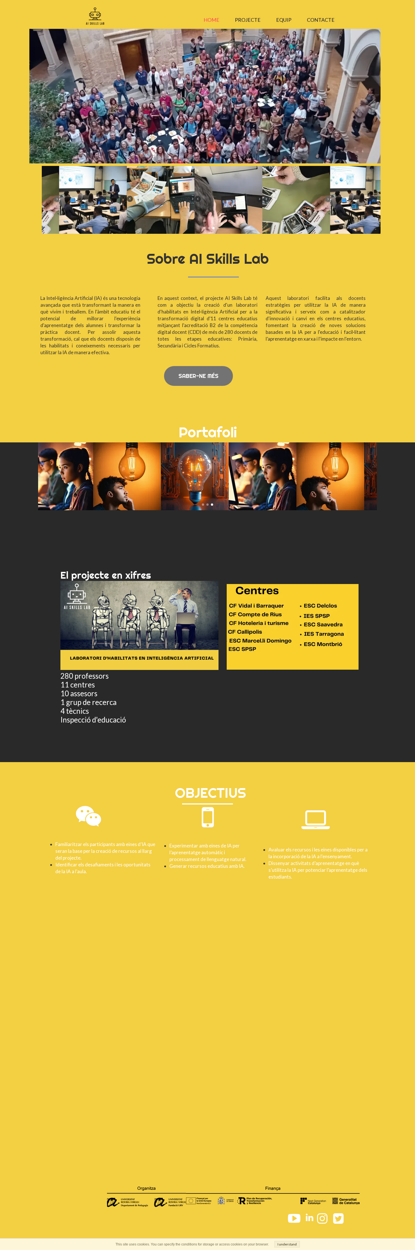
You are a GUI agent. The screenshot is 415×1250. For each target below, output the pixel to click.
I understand (287, 1244)
